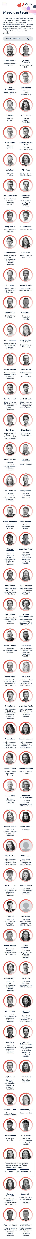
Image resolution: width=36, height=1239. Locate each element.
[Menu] (4, 4)
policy (21, 1167)
